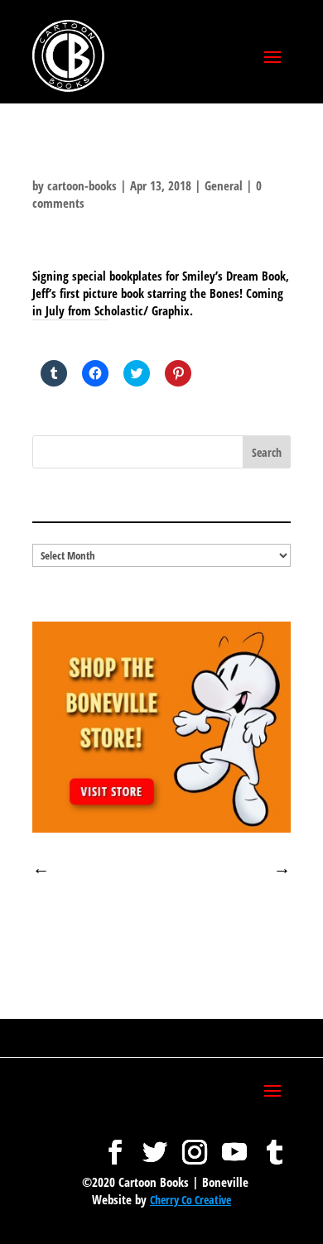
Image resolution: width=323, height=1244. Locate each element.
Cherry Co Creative (190, 1200)
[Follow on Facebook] (115, 1143)
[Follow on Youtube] (234, 1143)
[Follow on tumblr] (274, 1143)
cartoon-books (82, 185)
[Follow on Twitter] (154, 1143)
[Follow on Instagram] (194, 1143)
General (224, 185)
